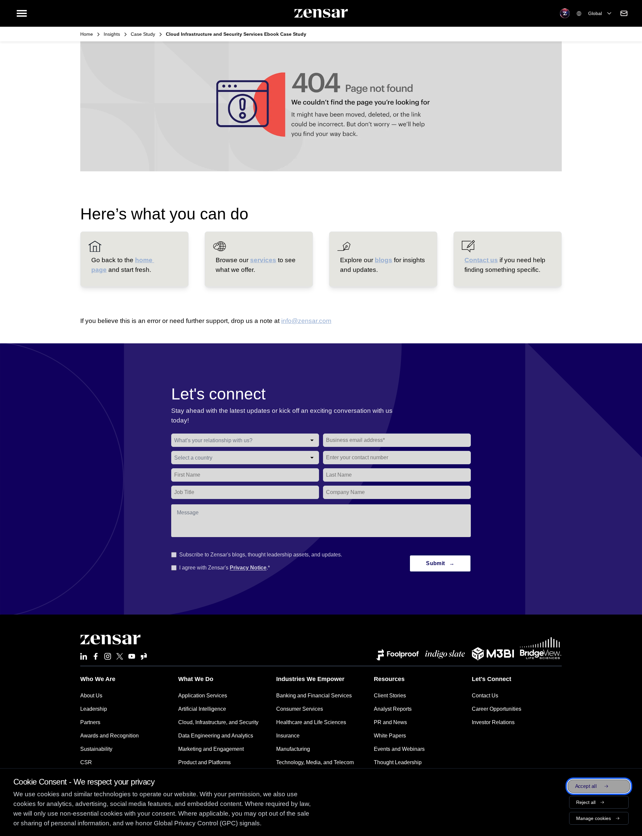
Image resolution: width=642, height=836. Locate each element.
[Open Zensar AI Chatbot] (565, 13)
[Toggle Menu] (21, 13)
